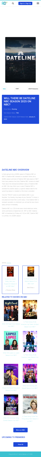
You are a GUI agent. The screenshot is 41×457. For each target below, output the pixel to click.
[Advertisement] (20, 20)
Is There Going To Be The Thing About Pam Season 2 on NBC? (30, 419)
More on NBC (20, 430)
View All (20, 444)
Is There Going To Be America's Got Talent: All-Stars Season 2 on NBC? (30, 324)
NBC (4, 89)
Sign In (22, 3)
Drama (9, 263)
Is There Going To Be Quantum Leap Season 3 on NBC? (29, 357)
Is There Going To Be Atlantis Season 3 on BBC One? (31, 281)
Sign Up (28, 3)
